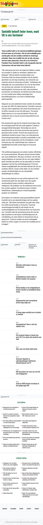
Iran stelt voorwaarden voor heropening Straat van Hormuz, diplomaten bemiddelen (30, 439)
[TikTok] (28, 515)
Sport (21, 508)
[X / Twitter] (21, 515)
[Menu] (39, 3)
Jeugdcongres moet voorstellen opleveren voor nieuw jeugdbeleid (10, 464)
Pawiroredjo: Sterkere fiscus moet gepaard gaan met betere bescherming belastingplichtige (30, 432)
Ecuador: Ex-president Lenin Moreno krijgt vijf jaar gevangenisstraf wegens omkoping (11, 415)
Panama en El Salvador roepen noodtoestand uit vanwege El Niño (29, 489)
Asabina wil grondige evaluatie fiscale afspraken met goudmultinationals (11, 445)
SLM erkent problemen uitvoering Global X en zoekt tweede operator (12, 421)
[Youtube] (14, 515)
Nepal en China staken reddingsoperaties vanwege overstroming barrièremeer (31, 474)
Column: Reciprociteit (8, 493)
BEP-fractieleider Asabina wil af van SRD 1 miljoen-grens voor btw (30, 415)
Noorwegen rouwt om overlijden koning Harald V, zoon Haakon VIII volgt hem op (31, 464)
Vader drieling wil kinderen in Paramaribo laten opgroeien (9, 469)
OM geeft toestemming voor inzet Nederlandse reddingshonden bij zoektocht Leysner (29, 445)
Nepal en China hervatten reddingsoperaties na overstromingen (11, 426)
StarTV (29, 508)
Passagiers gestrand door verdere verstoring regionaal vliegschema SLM (30, 426)
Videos (37, 508)
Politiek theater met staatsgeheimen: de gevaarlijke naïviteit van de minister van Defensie (12, 432)
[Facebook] (8, 515)
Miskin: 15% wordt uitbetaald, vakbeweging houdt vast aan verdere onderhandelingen (30, 494)
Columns (13, 508)
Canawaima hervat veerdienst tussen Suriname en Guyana (11, 479)
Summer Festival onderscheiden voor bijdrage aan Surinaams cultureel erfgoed (30, 409)
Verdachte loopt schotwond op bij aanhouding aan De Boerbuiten (29, 479)
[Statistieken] (41, 523)
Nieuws (4, 508)
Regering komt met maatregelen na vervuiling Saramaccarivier (10, 408)
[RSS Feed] (35, 515)
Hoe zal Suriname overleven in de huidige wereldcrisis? (10, 484)
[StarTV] (36, 4)
